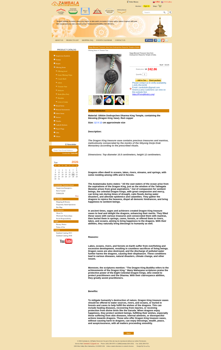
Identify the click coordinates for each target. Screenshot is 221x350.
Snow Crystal (60, 191)
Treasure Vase (62, 87)
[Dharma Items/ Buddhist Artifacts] (65, 6)
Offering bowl (62, 71)
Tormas (58, 60)
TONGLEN (60, 193)
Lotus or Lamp (63, 102)
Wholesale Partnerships (64, 216)
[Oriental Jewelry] (97, 14)
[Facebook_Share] (149, 41)
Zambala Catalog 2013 (64, 233)
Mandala (61, 98)
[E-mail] (166, 41)
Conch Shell (62, 79)
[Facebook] (155, 41)
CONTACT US (120, 40)
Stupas (58, 63)
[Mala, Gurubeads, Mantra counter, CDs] (85, 14)
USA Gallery (168, 2)
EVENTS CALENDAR (104, 40)
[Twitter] (159, 41)
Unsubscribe (66, 153)
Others (58, 136)
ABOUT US (59, 40)
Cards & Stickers (61, 125)
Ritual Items (60, 106)
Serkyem (61, 90)
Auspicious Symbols (63, 56)
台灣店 (157, 2)
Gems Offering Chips (65, 75)
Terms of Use (60, 227)
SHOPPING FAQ (87, 40)
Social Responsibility (63, 218)
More (77, 196)
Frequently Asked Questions (66, 205)
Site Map (59, 207)
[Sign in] (146, 7)
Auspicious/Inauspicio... (64, 188)
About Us (59, 213)
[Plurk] (162, 41)
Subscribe (74, 153)
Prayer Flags (60, 129)
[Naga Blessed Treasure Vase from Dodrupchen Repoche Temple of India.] (109, 93)
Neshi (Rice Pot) (63, 94)
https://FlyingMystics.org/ (143, 94)
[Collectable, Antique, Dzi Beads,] (109, 14)
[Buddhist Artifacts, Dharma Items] (61, 14)
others (60, 83)
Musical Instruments (63, 110)
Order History (133, 2)
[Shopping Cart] (160, 7)
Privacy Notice (61, 224)
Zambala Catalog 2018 (64, 236)
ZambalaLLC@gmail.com (91, 343)
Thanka (58, 121)
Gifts (57, 133)
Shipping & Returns (63, 202)
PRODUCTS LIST (72, 40)
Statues (58, 117)
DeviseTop (146, 346)
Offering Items (61, 67)
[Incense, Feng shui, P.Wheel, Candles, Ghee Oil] (73, 14)
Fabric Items (60, 113)
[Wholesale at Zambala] (121, 14)
